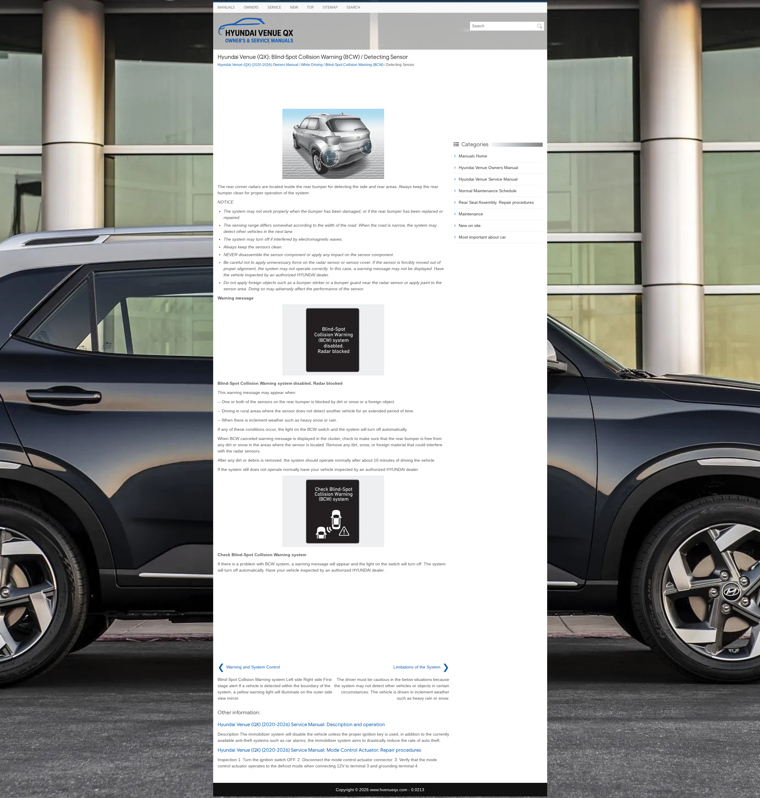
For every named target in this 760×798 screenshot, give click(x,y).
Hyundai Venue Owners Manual (488, 167)
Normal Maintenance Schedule (488, 190)
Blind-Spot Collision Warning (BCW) (354, 65)
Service (274, 7)
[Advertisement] (333, 88)
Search (353, 7)
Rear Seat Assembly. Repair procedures (496, 202)
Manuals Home (473, 156)
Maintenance (471, 214)
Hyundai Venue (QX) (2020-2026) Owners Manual (258, 65)
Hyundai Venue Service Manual (488, 179)
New (294, 7)
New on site (470, 225)
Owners (251, 7)
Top (310, 7)
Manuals (226, 7)
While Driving (312, 65)
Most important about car (482, 237)
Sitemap (330, 7)
